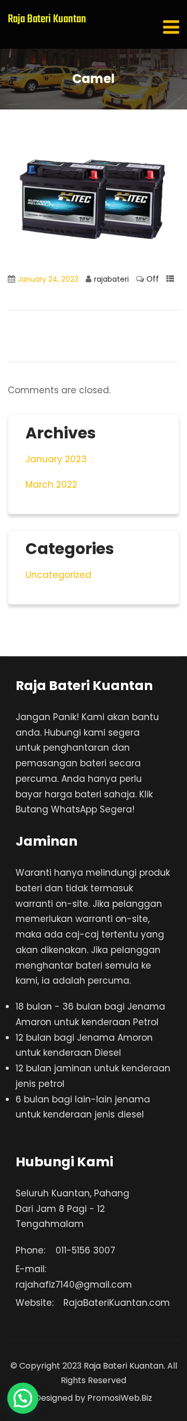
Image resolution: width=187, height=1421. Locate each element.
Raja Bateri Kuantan (47, 19)
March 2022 (51, 484)
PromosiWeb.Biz (119, 1398)
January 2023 (56, 459)
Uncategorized (58, 575)
